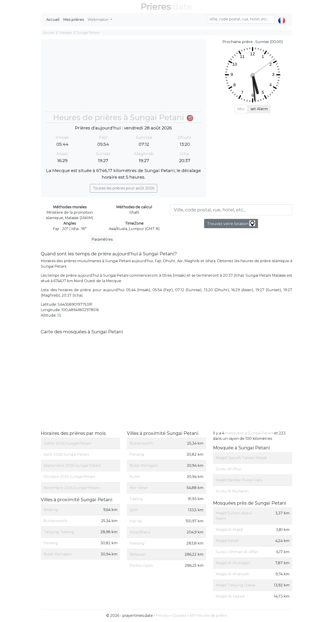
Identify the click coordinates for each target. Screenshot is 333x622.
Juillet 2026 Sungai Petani (67, 443)
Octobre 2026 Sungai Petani (69, 476)
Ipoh (134, 510)
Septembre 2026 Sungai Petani (72, 465)
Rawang (137, 543)
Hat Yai (136, 521)
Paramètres (102, 239)
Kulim (135, 476)
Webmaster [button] (98, 19)
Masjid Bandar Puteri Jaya (239, 480)
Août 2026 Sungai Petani (66, 454)
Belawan (137, 554)
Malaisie (65, 33)
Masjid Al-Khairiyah (232, 574)
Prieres (156, 6)
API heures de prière (208, 615)
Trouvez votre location (228, 224)
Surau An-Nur (228, 469)
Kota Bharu (140, 532)
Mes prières (73, 19)
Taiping (136, 499)
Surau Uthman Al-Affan (237, 552)
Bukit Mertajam (57, 554)
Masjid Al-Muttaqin (233, 563)
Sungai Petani (88, 33)
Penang (50, 543)
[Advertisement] (123, 77)
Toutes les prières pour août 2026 (123, 188)
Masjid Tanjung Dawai (235, 585)
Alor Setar (139, 488)
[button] (282, 17)
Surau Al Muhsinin (232, 491)
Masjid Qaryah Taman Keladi (241, 458)
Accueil (53, 19)
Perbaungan (141, 565)
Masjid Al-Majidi (229, 530)
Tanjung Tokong (58, 532)
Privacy (162, 615)
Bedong (50, 510)
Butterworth (55, 521)
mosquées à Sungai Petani (249, 433)
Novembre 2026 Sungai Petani (71, 488)
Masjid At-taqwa (230, 596)
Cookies (179, 615)
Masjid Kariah (227, 541)
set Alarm (259, 109)
